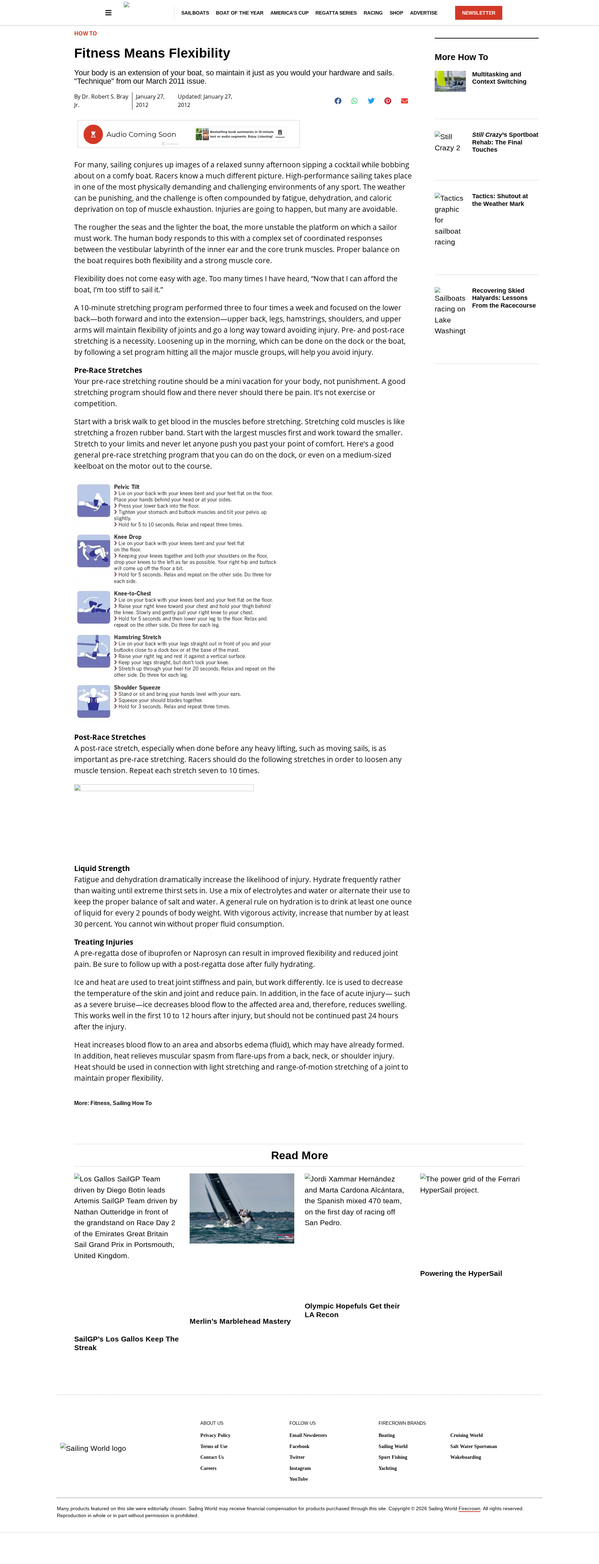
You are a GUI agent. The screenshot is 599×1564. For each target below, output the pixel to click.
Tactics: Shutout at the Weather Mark (500, 200)
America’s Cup (289, 13)
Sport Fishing (393, 1457)
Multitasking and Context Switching (499, 78)
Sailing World (393, 1446)
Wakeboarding (465, 1457)
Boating (387, 1435)
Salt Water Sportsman (473, 1446)
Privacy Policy (215, 1435)
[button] (338, 101)
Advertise (423, 13)
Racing (373, 13)
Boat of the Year (239, 13)
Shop (396, 13)
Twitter (297, 1457)
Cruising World (466, 1435)
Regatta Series (336, 13)
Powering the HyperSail (461, 1273)
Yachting (388, 1468)
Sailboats (195, 13)
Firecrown (469, 1508)
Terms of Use (213, 1446)
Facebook (299, 1446)
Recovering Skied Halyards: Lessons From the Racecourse (504, 298)
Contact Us (212, 1457)
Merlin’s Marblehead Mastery (240, 1321)
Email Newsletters (308, 1435)
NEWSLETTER (478, 13)
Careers (208, 1468)
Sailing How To (132, 1103)
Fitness (100, 1103)
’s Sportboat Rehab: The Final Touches (505, 142)
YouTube (298, 1479)
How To (85, 33)
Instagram (300, 1468)
